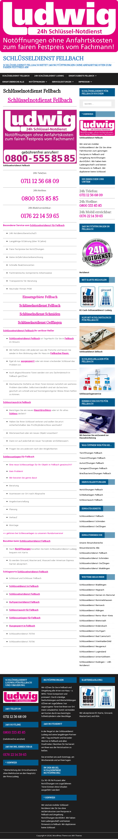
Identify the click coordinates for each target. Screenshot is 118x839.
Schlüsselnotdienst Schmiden (94, 558)
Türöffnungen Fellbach (90, 453)
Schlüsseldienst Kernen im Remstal (97, 595)
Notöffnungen (37, 81)
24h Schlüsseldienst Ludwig (49, 75)
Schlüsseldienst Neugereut (92, 646)
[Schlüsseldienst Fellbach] (59, 50)
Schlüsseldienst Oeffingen (92, 526)
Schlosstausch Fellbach (90, 500)
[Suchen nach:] (97, 104)
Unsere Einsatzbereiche (91, 542)
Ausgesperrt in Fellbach (22, 626)
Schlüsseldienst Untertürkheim (94, 656)
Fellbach (69, 338)
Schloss (13, 413)
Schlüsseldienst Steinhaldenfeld (95, 641)
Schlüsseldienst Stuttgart (92, 631)
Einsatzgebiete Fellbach (81, 75)
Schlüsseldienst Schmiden (92, 521)
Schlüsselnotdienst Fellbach (40, 100)
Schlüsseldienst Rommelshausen (95, 600)
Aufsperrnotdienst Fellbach (24, 602)
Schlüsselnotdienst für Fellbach (47, 225)
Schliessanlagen (12, 456)
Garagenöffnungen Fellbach (93, 468)
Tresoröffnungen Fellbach (92, 458)
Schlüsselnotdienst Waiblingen (94, 568)
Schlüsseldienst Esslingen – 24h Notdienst (95, 663)
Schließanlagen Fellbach (91, 494)
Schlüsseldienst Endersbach (93, 626)
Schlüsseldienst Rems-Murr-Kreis (96, 615)
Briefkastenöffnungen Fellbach (95, 473)
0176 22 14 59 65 (40, 216)
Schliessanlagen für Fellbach (24, 618)
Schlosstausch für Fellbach (23, 610)
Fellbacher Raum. (59, 353)
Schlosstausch (11, 402)
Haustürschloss (42, 410)
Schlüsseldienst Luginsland (92, 651)
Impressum (84, 81)
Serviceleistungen (61, 81)
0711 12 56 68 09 (40, 181)
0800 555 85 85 (40, 198)
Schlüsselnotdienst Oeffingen (40, 322)
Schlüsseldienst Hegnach (91, 589)
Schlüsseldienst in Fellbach (24, 586)
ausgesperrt (28, 361)
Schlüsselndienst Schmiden (40, 314)
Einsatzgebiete (39, 297)
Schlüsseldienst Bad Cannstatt (95, 636)
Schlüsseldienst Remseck (91, 605)
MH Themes (77, 835)
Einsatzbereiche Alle (13, 81)
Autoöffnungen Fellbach (91, 463)
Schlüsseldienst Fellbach (16, 75)
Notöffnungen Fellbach (91, 489)
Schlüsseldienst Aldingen (91, 610)
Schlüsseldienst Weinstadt (92, 620)
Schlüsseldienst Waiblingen (92, 584)
